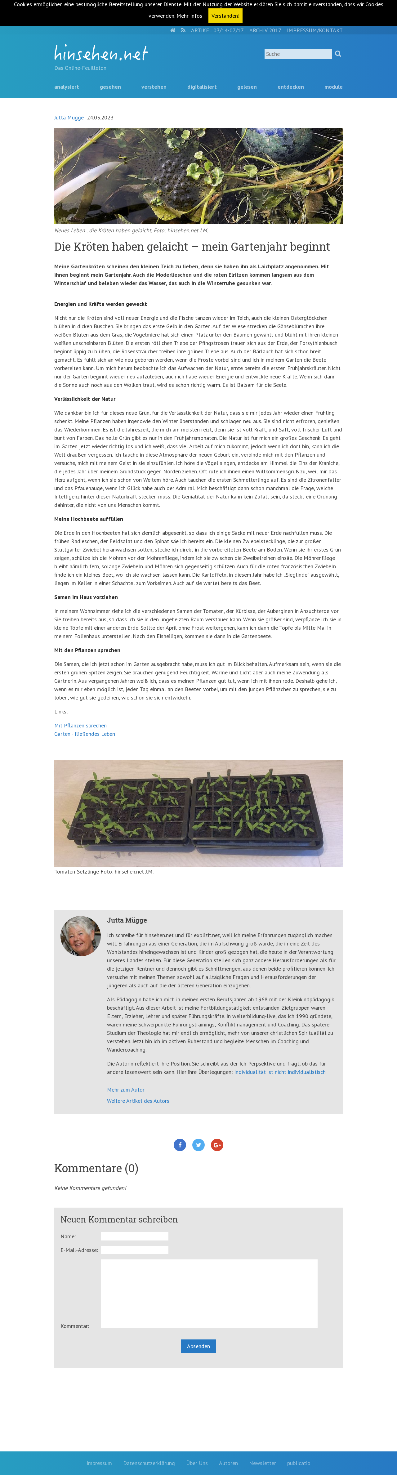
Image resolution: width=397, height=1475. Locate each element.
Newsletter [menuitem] (262, 1463)
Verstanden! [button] (225, 15)
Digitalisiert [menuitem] (202, 86)
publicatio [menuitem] (298, 1463)
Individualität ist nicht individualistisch (280, 1071)
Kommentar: (74, 1326)
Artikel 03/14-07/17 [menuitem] (217, 30)
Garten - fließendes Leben (84, 733)
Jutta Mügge (69, 117)
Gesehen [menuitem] (110, 86)
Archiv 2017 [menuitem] (265, 30)
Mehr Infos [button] (189, 15)
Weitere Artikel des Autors (138, 1100)
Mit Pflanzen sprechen (80, 725)
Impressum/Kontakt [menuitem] (315, 30)
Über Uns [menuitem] (197, 1463)
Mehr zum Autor (126, 1089)
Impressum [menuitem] (99, 1463)
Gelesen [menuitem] (247, 86)
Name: (68, 1236)
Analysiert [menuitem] (66, 86)
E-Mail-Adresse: (79, 1250)
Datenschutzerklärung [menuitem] (149, 1463)
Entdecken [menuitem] (291, 86)
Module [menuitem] (333, 86)
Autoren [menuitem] (228, 1463)
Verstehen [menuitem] (154, 86)
